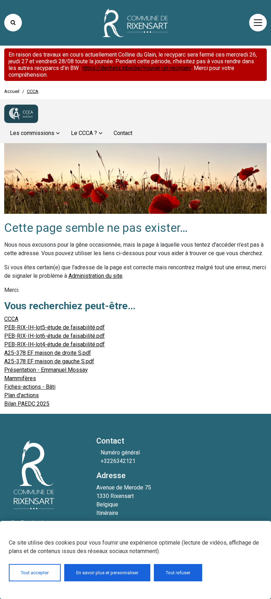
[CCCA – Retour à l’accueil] (21, 114)
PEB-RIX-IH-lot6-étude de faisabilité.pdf (54, 336)
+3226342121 (118, 461)
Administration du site (95, 275)
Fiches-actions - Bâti (29, 386)
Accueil (11, 91)
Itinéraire (107, 513)
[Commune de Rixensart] (135, 23)
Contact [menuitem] (123, 133)
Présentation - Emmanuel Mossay (46, 369)
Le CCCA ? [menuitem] (84, 133)
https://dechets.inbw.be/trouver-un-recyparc (137, 68)
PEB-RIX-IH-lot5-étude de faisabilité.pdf (54, 327)
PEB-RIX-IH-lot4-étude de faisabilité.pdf (54, 344)
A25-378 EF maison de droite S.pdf (47, 353)
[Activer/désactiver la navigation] (258, 22)
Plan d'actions (21, 395)
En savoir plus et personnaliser (107, 572)
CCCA (11, 319)
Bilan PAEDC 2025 (26, 403)
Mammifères (20, 378)
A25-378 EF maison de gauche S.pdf (49, 361)
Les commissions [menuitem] (32, 133)
